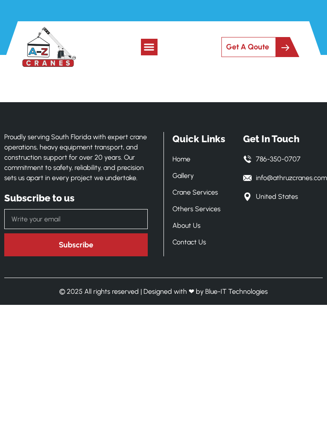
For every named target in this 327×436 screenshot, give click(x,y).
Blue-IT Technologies (236, 291)
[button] (149, 47)
